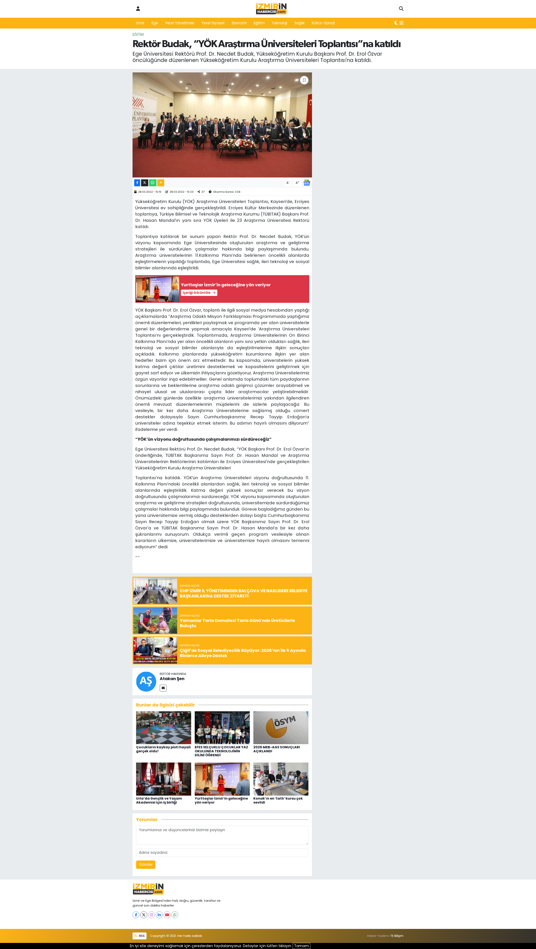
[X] (143, 914)
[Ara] (401, 9)
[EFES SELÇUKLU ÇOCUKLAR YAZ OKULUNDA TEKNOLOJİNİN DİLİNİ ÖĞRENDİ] (222, 727)
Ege (155, 23)
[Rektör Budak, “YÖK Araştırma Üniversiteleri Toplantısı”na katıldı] (222, 124)
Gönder (146, 864)
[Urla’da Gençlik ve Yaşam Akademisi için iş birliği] (163, 778)
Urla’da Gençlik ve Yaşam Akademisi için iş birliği (159, 800)
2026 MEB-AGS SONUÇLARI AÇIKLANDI (276, 749)
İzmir (140, 23)
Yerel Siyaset (213, 23)
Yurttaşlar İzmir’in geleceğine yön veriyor (221, 800)
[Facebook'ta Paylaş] (137, 182)
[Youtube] (167, 914)
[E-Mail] (163, 688)
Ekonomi (239, 23)
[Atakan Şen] (146, 681)
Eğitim (259, 23)
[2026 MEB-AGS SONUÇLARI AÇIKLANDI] (280, 727)
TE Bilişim (396, 936)
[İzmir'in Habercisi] (271, 9)
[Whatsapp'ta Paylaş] (152, 182)
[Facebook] (136, 914)
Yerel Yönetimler (180, 23)
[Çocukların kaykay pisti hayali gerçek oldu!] (163, 727)
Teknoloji (279, 23)
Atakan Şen (172, 679)
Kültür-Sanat (323, 23)
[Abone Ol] (306, 182)
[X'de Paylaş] (144, 182)
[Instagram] (151, 914)
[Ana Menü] (401, 23)
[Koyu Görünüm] (396, 23)
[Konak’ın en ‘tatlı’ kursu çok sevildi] (280, 778)
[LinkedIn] (159, 914)
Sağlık (299, 23)
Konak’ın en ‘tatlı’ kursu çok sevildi (278, 800)
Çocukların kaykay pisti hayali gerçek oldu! (163, 749)
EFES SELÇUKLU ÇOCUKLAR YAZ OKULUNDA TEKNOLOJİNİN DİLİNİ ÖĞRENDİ (221, 751)
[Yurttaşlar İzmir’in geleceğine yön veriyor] (222, 778)
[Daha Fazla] (160, 182)
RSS (141, 936)
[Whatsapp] (174, 914)
